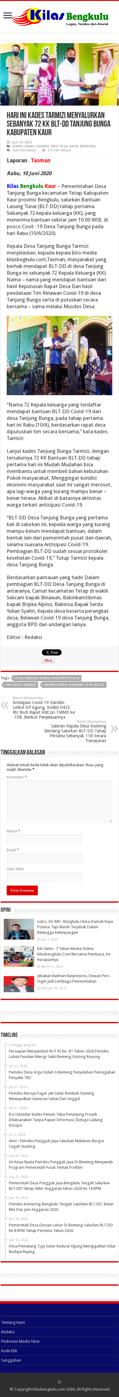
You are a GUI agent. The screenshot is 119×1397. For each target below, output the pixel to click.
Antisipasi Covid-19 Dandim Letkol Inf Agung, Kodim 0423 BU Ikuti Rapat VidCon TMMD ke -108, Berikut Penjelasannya (44, 708)
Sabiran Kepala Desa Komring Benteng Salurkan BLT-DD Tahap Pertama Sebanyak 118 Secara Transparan (75, 731)
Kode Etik (9, 1350)
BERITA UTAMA (23, 146)
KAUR (74, 146)
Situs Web (15, 869)
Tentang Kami (13, 1322)
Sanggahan (11, 1360)
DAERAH (42, 146)
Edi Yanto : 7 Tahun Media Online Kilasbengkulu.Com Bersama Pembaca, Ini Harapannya (73, 954)
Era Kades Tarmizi (21, 685)
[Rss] (59, 1382)
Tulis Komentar (24, 150)
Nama (13, 831)
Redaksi (8, 1332)
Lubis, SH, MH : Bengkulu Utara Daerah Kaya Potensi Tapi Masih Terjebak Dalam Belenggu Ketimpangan (75, 927)
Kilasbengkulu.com (49, 1389)
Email (13, 850)
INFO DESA (59, 146)
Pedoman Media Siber (20, 1341)
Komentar (17, 777)
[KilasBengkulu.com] (59, 16)
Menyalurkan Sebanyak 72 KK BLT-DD (74, 685)
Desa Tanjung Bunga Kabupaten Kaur (47, 678)
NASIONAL (88, 146)
